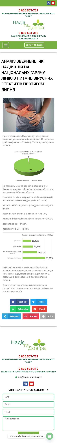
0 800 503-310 (28, 33)
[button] (6, 45)
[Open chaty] (49, 436)
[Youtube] (53, 3)
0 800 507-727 (28, 10)
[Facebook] (49, 3)
